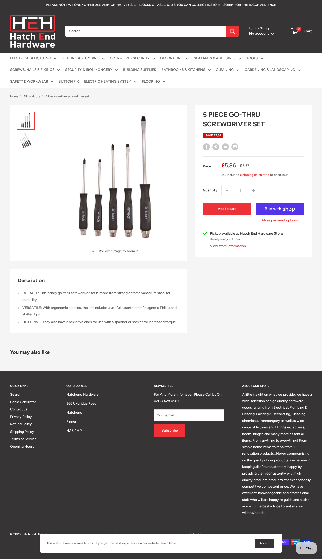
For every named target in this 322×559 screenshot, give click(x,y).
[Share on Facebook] (206, 146)
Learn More (168, 543)
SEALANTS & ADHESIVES (215, 58)
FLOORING (151, 81)
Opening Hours (22, 446)
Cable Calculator (23, 402)
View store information (228, 246)
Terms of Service (23, 439)
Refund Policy (21, 424)
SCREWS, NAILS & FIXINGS (32, 70)
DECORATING (171, 58)
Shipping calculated (254, 175)
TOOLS (252, 58)
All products (31, 96)
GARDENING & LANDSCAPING (270, 70)
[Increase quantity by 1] (253, 190)
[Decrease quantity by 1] (227, 190)
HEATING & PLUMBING (80, 58)
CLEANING (225, 70)
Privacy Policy (21, 417)
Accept (264, 543)
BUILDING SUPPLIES (139, 70)
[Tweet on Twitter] (225, 146)
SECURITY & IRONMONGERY (88, 70)
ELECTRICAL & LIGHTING (30, 58)
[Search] (232, 31)
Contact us (18, 409)
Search (15, 394)
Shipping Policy (22, 431)
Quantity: (210, 190)
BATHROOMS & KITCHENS (183, 70)
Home (14, 96)
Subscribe (170, 430)
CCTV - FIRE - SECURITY (130, 58)
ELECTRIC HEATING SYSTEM (107, 81)
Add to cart (227, 209)
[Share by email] (234, 146)
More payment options (280, 220)
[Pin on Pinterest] (215, 146)
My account (259, 33)
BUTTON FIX (69, 81)
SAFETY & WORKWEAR (29, 81)
